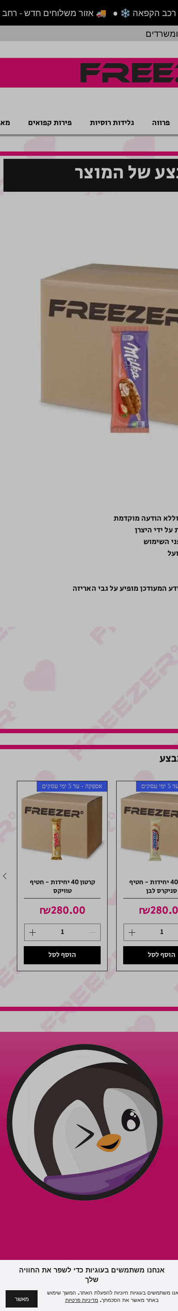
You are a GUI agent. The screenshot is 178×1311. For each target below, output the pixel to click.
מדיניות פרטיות (81, 1300)
